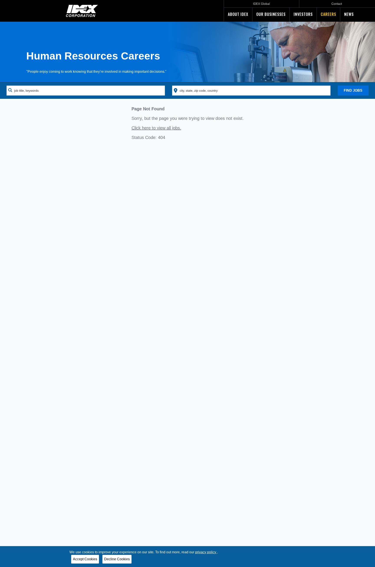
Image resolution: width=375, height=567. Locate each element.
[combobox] (86, 91)
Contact (336, 3)
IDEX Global (261, 3)
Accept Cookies (85, 559)
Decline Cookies (117, 559)
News (349, 14)
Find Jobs (353, 90)
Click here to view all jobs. (156, 128)
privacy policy (206, 552)
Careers (328, 14)
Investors (303, 14)
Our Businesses (271, 14)
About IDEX (238, 14)
